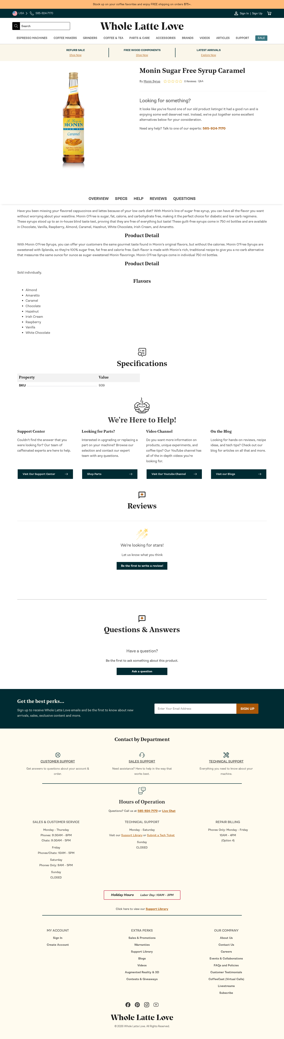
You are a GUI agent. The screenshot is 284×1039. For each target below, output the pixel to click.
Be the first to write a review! (142, 566)
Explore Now (208, 55)
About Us (226, 938)
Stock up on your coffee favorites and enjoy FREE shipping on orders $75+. (142, 4)
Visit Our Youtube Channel (169, 474)
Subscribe (226, 993)
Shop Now (75, 55)
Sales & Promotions (142, 938)
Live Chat (168, 811)
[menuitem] (57, 938)
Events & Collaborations (226, 958)
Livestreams (226, 986)
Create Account (58, 945)
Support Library (131, 835)
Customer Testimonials (226, 972)
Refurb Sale (75, 50)
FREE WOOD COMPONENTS (142, 50)
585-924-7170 (148, 811)
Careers (226, 951)
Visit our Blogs (225, 474)
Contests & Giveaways (142, 979)
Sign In (57, 938)
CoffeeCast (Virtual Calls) (226, 979)
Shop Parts (94, 474)
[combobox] (45, 26)
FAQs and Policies (226, 965)
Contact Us (226, 945)
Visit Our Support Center (39, 474)
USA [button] (20, 13)
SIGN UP (247, 709)
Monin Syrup (152, 81)
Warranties (142, 945)
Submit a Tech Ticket (161, 835)
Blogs (142, 958)
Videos (142, 965)
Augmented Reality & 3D (142, 972)
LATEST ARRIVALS (209, 50)
